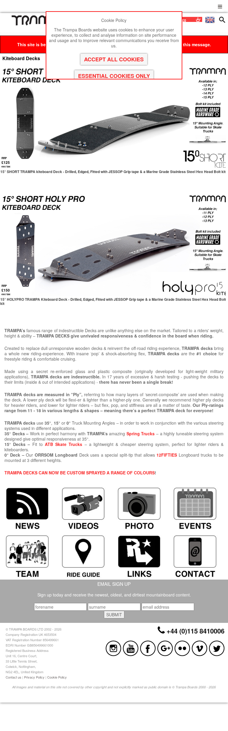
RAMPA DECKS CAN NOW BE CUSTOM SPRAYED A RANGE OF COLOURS (81, 473)
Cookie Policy (57, 677)
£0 (184, 20)
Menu (220, 6)
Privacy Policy (34, 677)
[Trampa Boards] (39, 24)
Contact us (13, 677)
